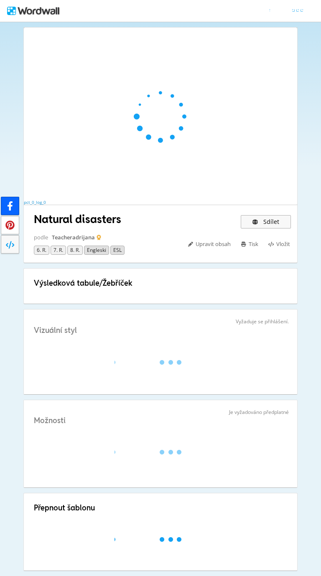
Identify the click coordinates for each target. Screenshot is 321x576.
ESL (117, 250)
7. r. (58, 250)
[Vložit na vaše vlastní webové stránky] (10, 244)
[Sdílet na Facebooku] (10, 206)
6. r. (41, 250)
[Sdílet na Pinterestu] (10, 225)
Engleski (96, 250)
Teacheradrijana (73, 237)
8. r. (75, 250)
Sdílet (270, 222)
